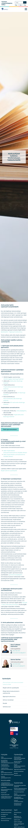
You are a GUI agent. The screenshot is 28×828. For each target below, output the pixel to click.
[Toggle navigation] (26, 9)
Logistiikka (4, 787)
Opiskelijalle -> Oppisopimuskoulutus (11, 332)
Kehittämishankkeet (6, 812)
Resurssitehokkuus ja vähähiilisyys (6, 790)
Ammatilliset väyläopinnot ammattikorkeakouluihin (7, 762)
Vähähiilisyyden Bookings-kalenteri (13, 379)
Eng (16, 5)
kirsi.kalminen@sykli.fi (19, 652)
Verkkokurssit (7, 706)
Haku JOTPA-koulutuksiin (7, 774)
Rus (25, 5)
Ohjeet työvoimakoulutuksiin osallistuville (11, 692)
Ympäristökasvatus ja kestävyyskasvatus (6, 797)
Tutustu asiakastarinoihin (18, 801)
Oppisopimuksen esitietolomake (13, 317)
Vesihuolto (3, 792)
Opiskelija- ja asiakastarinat (17, 817)
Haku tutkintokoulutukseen (6, 757)
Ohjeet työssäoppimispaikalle (20, 794)
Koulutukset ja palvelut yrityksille (20, 786)
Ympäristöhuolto (5, 794)
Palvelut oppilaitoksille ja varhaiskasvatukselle (20, 789)
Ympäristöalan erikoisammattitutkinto (7, 768)
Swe (21, 5)
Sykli (15, 810)
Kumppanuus (4, 814)
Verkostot (3, 816)
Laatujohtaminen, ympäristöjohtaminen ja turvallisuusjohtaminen (7, 784)
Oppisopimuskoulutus (9, 696)
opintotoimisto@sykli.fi (15, 574)
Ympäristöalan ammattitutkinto (5, 765)
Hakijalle (4, 754)
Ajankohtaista (17, 812)
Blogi (15, 814)
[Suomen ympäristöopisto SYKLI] (4, 9)
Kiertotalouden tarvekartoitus (18, 804)
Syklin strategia (18, 821)
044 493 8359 (16, 664)
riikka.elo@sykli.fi (21, 410)
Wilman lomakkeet (8, 700)
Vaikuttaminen (6, 810)
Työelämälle (18, 783)
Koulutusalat (5, 780)
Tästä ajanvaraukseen (10, 429)
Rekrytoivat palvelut (19, 792)
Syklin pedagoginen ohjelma (19, 824)
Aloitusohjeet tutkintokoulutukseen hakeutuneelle (13, 683)
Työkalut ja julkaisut (6, 818)
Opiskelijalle (18, 754)
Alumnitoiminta (5, 820)
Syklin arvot (17, 819)
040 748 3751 (16, 650)
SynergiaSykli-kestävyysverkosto (18, 798)
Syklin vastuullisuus (19, 827)
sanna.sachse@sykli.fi (19, 666)
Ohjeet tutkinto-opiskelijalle (9, 470)
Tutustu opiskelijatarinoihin (6, 777)
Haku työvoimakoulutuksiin (6, 772)
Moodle (5, 703)
